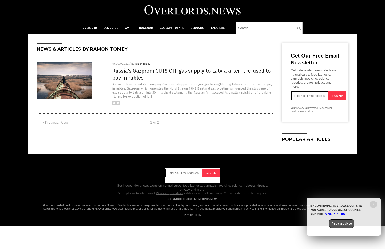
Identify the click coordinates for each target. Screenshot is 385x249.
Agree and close (342, 223)
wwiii (128, 27)
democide (111, 27)
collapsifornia (172, 27)
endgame (218, 27)
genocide (197, 27)
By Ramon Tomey (140, 63)
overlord (90, 27)
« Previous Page (55, 123)
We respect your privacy (169, 193)
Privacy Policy (192, 214)
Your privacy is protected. (304, 108)
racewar (146, 27)
